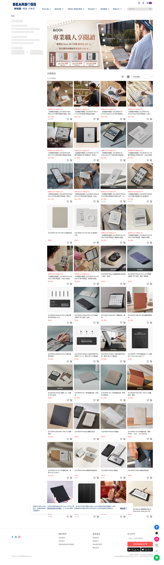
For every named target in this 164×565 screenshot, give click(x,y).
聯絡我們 (96, 548)
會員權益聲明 (97, 544)
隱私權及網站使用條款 (66, 544)
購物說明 (96, 538)
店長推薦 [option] (136, 77)
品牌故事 (62, 538)
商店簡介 (62, 541)
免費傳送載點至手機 (140, 544)
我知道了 (123, 508)
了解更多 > (36, 510)
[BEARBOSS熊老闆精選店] (24, 6)
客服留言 (96, 541)
